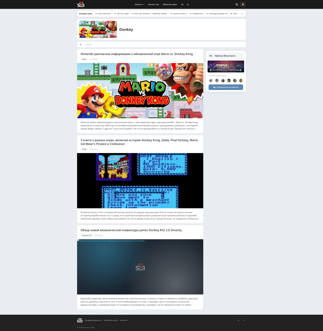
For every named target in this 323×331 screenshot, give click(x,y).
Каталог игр (153, 4)
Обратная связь (170, 4)
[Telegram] (187, 4)
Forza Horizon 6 (104, 13)
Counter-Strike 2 (180, 13)
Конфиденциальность (93, 320)
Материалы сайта (111, 320)
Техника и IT (87, 235)
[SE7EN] (80, 4)
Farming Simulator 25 (218, 13)
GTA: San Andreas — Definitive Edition (151, 13)
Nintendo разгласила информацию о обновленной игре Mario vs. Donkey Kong (137, 54)
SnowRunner (198, 13)
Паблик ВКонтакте (224, 55)
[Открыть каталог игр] (241, 13)
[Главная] (81, 44)
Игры (84, 59)
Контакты (123, 320)
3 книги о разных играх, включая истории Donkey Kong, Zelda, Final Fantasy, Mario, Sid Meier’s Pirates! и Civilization (139, 142)
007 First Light (123, 13)
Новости (138, 4)
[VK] (182, 4)
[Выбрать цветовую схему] (243, 4)
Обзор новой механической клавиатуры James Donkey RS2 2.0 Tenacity (131, 230)
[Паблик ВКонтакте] (211, 56)
